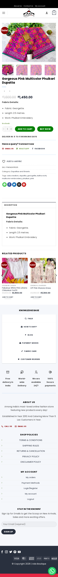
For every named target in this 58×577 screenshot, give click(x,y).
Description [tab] (10, 205)
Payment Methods (31, 483)
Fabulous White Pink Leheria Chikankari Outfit (14, 289)
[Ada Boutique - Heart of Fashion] (29, 12)
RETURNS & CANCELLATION (31, 451)
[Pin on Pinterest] (24, 184)
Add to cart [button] (7, 297)
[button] (3, 13)
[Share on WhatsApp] (4, 184)
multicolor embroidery (12, 178)
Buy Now (45, 129)
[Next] (51, 42)
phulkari (26, 178)
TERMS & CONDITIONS (30, 440)
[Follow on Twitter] (10, 552)
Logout (30, 499)
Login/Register (31, 488)
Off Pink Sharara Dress (40, 288)
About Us (18, 6)
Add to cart (25, 129)
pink (32, 178)
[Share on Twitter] (14, 184)
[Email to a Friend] (19, 184)
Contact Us (28, 6)
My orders (30, 477)
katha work (42, 175)
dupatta (22, 175)
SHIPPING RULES (31, 445)
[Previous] (6, 42)
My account (40, 6)
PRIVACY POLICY (30, 456)
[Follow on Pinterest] (14, 552)
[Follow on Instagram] (6, 552)
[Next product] (4, 91)
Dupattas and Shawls (20, 171)
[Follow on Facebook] (2, 552)
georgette (31, 175)
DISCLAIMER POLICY (31, 461)
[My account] (46, 13)
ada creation (13, 175)
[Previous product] (10, 91)
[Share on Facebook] (9, 184)
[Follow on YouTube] (19, 552)
